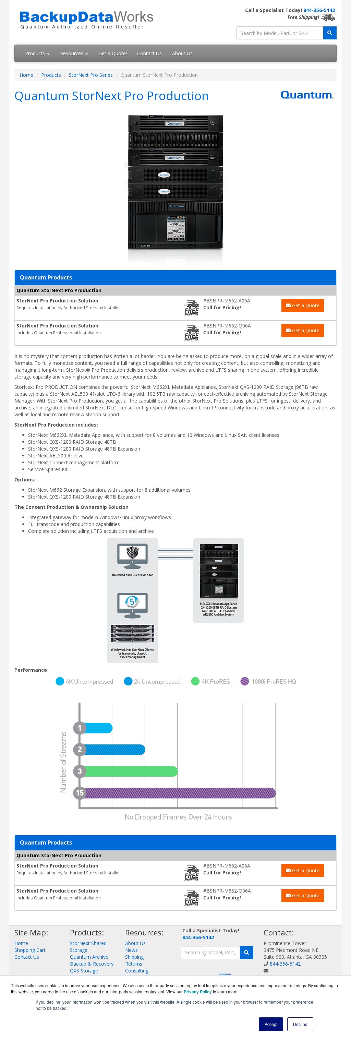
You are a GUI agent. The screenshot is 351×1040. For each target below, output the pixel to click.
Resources (72, 53)
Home (26, 75)
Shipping (134, 957)
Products (35, 53)
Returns (133, 963)
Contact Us (149, 53)
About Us (182, 53)
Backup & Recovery (91, 963)
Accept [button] (271, 1024)
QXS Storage (84, 970)
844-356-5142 (319, 10)
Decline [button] (300, 1024)
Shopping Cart (30, 950)
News (131, 950)
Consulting (136, 970)
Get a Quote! (112, 53)
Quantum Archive (89, 957)
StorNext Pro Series (91, 75)
